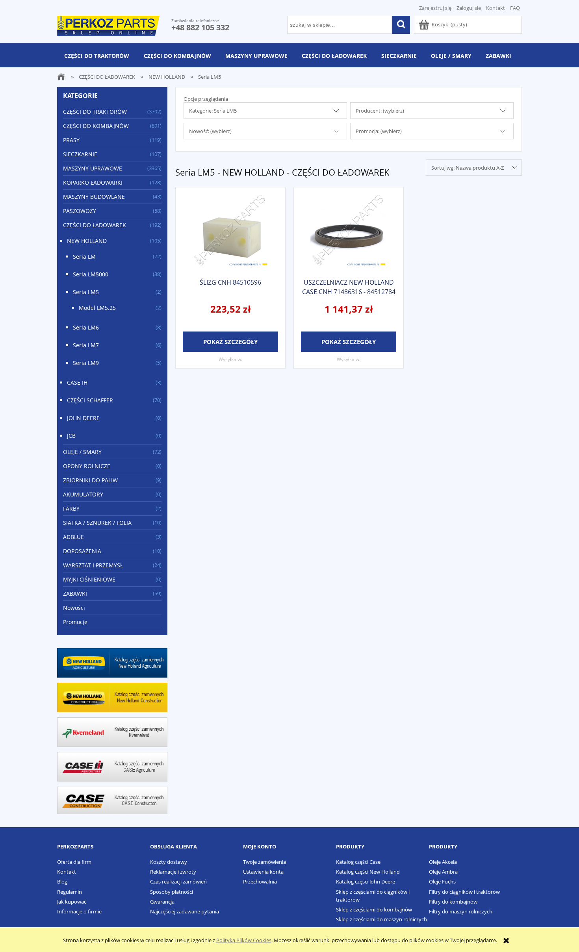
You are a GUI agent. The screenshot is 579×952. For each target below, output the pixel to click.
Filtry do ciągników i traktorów (464, 891)
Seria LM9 (86, 363)
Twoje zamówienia (264, 861)
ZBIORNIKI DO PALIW (90, 480)
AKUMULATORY (83, 494)
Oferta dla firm (74, 861)
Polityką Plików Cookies (243, 940)
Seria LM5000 (90, 274)
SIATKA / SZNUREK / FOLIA (97, 522)
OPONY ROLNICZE (86, 466)
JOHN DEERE (83, 418)
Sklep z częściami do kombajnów (374, 909)
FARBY (71, 508)
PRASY (71, 140)
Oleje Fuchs (442, 881)
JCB (71, 435)
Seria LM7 (86, 345)
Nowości (74, 607)
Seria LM (84, 256)
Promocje (75, 622)
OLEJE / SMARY (82, 452)
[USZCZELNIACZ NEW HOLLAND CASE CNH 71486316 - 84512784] (348, 232)
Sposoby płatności (171, 891)
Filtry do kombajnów (453, 901)
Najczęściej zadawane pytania (184, 911)
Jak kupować (71, 901)
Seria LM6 (86, 327)
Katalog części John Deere (365, 881)
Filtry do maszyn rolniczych (460, 911)
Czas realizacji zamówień (178, 881)
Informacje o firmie (79, 911)
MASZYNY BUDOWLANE (94, 196)
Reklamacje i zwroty (173, 871)
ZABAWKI (75, 593)
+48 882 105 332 (200, 27)
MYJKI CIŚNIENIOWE (89, 579)
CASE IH (77, 382)
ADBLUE (73, 537)
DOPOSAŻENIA (82, 551)
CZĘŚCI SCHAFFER (90, 400)
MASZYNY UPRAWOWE (92, 168)
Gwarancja (162, 901)
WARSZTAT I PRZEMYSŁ (93, 565)
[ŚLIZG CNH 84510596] (230, 232)
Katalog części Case (358, 861)
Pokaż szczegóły (230, 342)
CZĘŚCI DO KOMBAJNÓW (96, 126)
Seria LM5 (86, 292)
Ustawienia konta (263, 871)
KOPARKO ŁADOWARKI (92, 182)
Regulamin (69, 891)
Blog (62, 881)
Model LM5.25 (97, 307)
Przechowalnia (260, 881)
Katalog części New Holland (368, 871)
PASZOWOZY (79, 211)
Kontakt (495, 7)
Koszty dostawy (168, 861)
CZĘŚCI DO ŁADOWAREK (94, 225)
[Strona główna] (108, 24)
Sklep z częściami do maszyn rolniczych (381, 919)
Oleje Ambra (443, 871)
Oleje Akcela (443, 861)
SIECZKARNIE (80, 154)
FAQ (515, 7)
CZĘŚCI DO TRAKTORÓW (95, 111)
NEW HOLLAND (87, 240)
